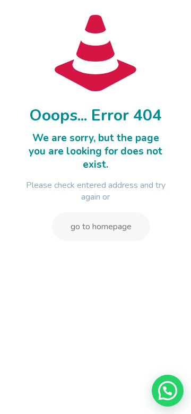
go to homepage (101, 226)
